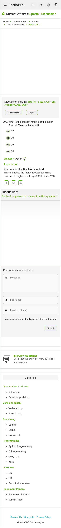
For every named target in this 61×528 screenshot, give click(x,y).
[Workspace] (13, 182)
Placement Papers (18, 494)
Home (6, 21)
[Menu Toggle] (5, 5)
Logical (12, 424)
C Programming (17, 451)
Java (11, 461)
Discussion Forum (16, 24)
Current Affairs (20, 21)
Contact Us (16, 517)
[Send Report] (20, 182)
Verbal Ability (15, 408)
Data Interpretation (18, 397)
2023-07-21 (14, 112)
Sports (35, 21)
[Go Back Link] (6, 182)
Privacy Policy (44, 517)
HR (10, 478)
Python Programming (20, 446)
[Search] (33, 5)
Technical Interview (19, 483)
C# (17, 456)
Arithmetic (14, 392)
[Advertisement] (30, 61)
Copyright (29, 517)
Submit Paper (15, 499)
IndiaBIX (16, 5)
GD (10, 473)
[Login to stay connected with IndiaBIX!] (56, 5)
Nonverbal (14, 435)
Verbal (11, 429)
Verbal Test (14, 413)
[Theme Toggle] (48, 5)
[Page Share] (41, 5)
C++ (10, 456)
